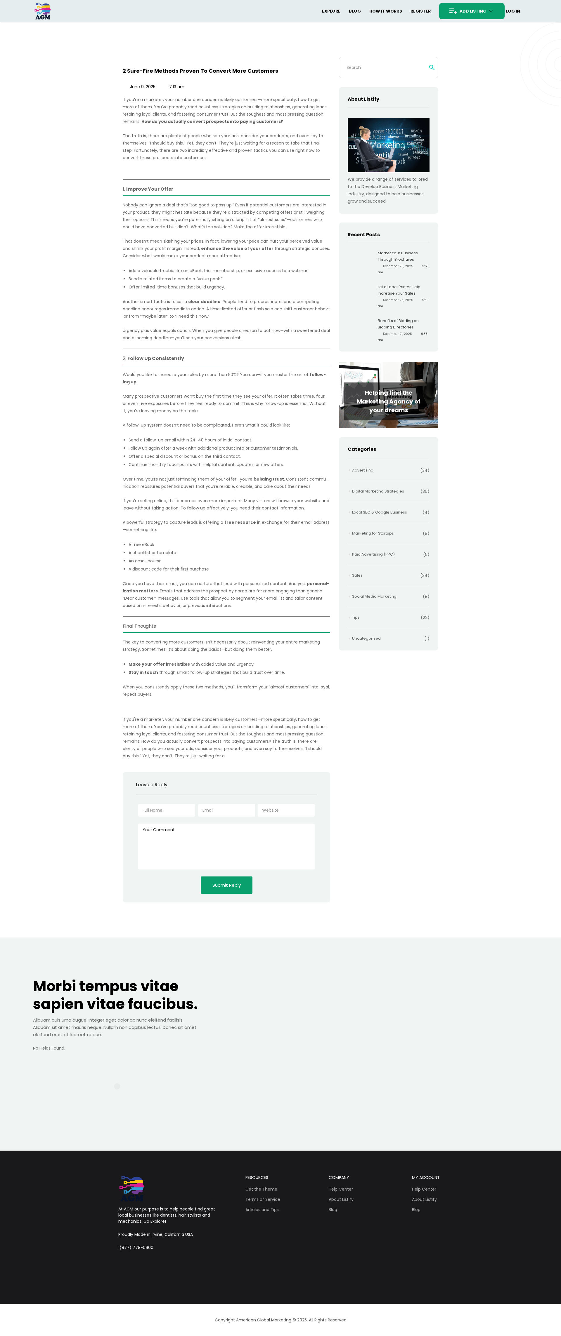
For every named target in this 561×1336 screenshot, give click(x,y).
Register (421, 11)
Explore (331, 11)
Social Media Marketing (374, 596)
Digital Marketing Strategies (378, 491)
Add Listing (473, 11)
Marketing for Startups (373, 533)
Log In (513, 11)
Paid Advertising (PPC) (373, 554)
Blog (355, 11)
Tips (356, 617)
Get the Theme (261, 1189)
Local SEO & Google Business (379, 512)
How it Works (385, 11)
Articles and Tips (262, 1210)
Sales (357, 575)
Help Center (341, 1189)
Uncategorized (366, 638)
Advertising (362, 470)
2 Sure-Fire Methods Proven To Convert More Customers (200, 70)
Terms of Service (262, 1199)
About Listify (341, 1199)
